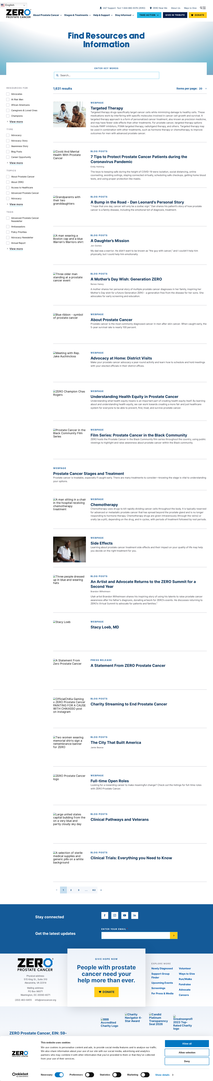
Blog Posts (16, 151)
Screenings (158, 988)
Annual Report (18, 243)
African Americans (20, 105)
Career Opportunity (21, 157)
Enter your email (113, 929)
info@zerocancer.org (45, 1000)
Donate (199, 15)
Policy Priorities (19, 232)
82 (94, 890)
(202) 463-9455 (23, 1000)
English (9, 5)
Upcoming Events (162, 982)
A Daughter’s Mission (110, 240)
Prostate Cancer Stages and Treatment (88, 473)
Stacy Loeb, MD (105, 627)
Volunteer (185, 968)
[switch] (89, 1074)
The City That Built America (116, 742)
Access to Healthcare (22, 187)
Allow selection (187, 1052)
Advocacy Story (19, 140)
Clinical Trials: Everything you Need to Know (131, 858)
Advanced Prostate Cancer (25, 193)
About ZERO (17, 182)
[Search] (57, 75)
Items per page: (187, 88)
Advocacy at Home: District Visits (121, 358)
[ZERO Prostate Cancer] (18, 13)
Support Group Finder (160, 975)
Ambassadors (18, 226)
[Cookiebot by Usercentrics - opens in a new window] (20, 1075)
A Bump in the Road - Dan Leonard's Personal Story (137, 202)
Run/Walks (185, 979)
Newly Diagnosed (162, 968)
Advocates (16, 94)
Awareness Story (19, 146)
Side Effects (102, 543)
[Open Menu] (203, 8)
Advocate (185, 989)
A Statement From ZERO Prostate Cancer (128, 665)
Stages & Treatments (76, 15)
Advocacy (16, 135)
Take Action (147, 15)
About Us (175, 8)
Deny (187, 1061)
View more (16, 121)
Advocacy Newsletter (22, 237)
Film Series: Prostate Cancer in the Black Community (139, 435)
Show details (162, 1075)
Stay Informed (123, 15)
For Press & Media (162, 993)
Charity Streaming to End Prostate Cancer (129, 704)
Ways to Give (190, 8)
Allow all (187, 1043)
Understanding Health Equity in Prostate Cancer (134, 396)
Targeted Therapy (107, 108)
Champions (17, 115)
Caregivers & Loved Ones (24, 110)
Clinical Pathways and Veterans (120, 819)
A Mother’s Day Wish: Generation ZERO (126, 279)
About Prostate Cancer (46, 15)
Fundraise (185, 984)
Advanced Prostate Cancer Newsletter (25, 219)
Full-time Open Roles (110, 781)
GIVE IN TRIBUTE (175, 15)
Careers (184, 995)
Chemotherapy (104, 504)
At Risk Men (17, 99)
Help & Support (101, 15)
